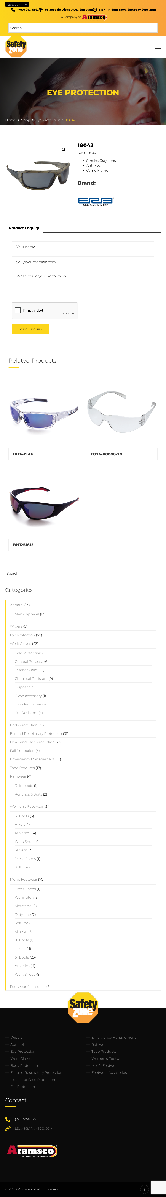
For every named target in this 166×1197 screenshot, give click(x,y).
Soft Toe (21, 867)
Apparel (16, 605)
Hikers (20, 824)
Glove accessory (28, 696)
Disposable (24, 687)
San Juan (13, 4)
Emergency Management (32, 759)
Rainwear (18, 776)
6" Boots (22, 816)
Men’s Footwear (105, 1066)
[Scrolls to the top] (156, 1187)
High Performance (30, 704)
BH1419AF (23, 454)
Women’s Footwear (108, 1059)
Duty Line (23, 915)
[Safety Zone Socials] (144, 1189)
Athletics (22, 833)
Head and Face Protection (32, 742)
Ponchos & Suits (28, 794)
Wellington (24, 897)
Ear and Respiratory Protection (36, 734)
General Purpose (29, 661)
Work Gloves (20, 643)
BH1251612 (23, 545)
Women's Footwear (26, 806)
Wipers (16, 626)
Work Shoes (25, 842)
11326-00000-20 (106, 454)
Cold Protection (28, 653)
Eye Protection (22, 635)
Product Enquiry (24, 228)
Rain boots (24, 786)
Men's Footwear (23, 879)
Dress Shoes (25, 859)
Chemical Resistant (31, 679)
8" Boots (22, 940)
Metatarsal (23, 906)
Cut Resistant (26, 713)
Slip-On (21, 850)
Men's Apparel (27, 614)
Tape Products (22, 768)
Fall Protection (22, 751)
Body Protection (24, 725)
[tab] (24, 228)
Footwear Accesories (27, 987)
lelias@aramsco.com (34, 1128)
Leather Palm (26, 670)
